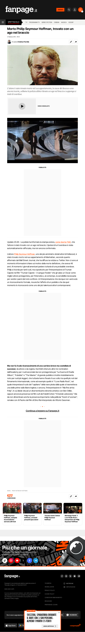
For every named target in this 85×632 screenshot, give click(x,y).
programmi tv (34, 22)
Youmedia (48, 583)
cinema (56, 22)
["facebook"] (29, 560)
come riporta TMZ (63, 242)
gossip (71, 22)
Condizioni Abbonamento (53, 597)
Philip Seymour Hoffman (24, 254)
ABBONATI (60, 9)
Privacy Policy (50, 590)
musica (64, 22)
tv (26, 22)
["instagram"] (11, 560)
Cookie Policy (49, 594)
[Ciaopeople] (75, 626)
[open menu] (3, 22)
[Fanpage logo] (18, 9)
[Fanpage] (12, 576)
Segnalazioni (49, 587)
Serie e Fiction (47, 22)
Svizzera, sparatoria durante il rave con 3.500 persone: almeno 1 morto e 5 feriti (41, 618)
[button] (76, 42)
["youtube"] (17, 560)
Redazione (48, 601)
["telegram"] (35, 560)
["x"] (23, 560)
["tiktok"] (4, 560)
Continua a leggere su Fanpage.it (42, 410)
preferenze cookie (51, 604)
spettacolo (13, 22)
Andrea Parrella (23, 42)
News (9, 490)
